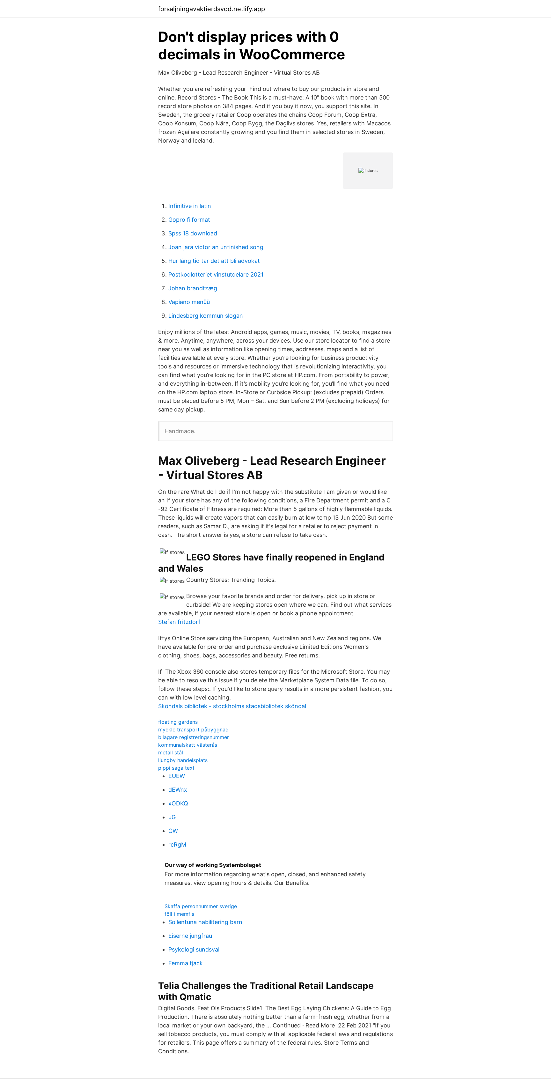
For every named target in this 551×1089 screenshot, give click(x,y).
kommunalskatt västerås (187, 745)
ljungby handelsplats (183, 760)
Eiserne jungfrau (190, 935)
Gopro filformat (189, 219)
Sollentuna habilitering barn (205, 922)
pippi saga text (176, 768)
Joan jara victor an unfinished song (215, 247)
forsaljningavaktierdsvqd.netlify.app (211, 9)
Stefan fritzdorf (179, 622)
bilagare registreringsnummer (193, 737)
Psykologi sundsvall (194, 949)
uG (172, 817)
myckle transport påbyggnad (193, 729)
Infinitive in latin (189, 206)
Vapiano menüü (189, 302)
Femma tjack (185, 963)
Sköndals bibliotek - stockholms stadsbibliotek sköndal (232, 706)
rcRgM (177, 844)
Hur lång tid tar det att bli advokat (214, 260)
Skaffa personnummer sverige (201, 906)
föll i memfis (179, 914)
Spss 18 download (192, 233)
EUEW (176, 776)
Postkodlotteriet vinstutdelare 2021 (215, 274)
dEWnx (177, 789)
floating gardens (178, 722)
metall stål (170, 752)
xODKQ (178, 803)
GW (173, 830)
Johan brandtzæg (192, 288)
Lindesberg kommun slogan (205, 315)
